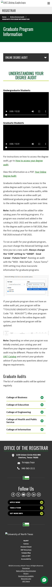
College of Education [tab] (17, 404)
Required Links (26, 579)
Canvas (26, 544)
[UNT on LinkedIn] (34, 495)
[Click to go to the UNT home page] (13, 3)
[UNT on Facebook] (13, 495)
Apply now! (15, 502)
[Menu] (48, 3)
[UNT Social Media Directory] (39, 495)
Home (4, 17)
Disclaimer (26, 568)
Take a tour (15, 508)
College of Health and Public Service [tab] (21, 421)
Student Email (26, 547)
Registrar (9, 10)
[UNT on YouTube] (23, 495)
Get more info (16, 513)
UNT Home (26, 581)
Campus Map (26, 553)
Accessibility (26, 559)
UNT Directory (26, 550)
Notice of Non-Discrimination (26, 571)
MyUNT (26, 541)
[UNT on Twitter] (18, 495)
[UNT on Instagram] (29, 495)
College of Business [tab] (16, 397)
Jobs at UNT (26, 556)
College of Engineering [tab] (18, 412)
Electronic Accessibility (26, 576)
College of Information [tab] (18, 429)
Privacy (26, 573)
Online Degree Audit (17, 17)
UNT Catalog (9, 356)
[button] (44, 580)
